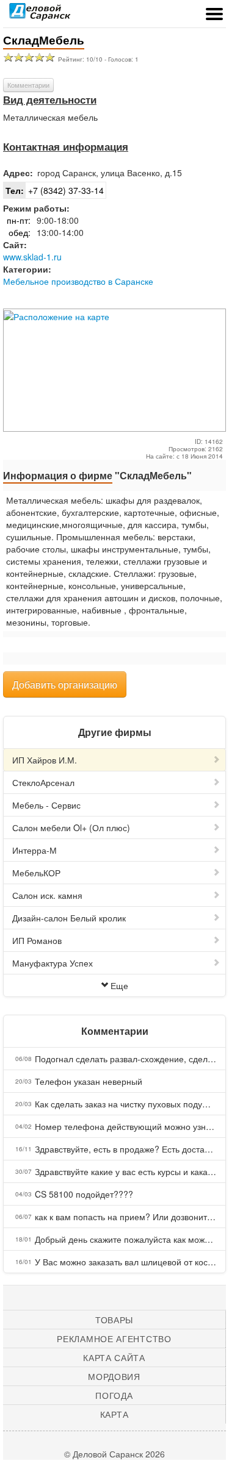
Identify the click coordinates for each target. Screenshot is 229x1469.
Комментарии (28, 85)
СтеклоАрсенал (43, 782)
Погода (114, 1395)
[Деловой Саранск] (39, 15)
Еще (119, 985)
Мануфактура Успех (52, 963)
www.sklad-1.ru (32, 257)
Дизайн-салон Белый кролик (69, 918)
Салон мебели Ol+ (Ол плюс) (71, 827)
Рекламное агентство (114, 1338)
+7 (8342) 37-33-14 (54, 190)
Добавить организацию (64, 684)
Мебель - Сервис (46, 805)
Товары (114, 1320)
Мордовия (114, 1376)
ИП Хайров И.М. (44, 760)
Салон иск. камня (47, 895)
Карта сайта (114, 1357)
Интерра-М (34, 850)
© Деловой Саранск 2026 (114, 1454)
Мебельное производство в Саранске (78, 281)
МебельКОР (36, 873)
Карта (114, 1414)
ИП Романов (37, 940)
